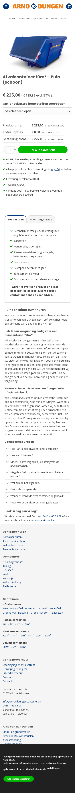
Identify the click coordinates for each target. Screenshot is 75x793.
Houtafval (55, 608)
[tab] (16, 219)
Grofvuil (42, 608)
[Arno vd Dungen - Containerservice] (37, 6)
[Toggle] (7, 449)
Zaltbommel (10, 586)
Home (12, 18)
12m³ (6, 635)
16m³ (22, 635)
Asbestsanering (12, 740)
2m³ (5, 624)
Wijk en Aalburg (12, 582)
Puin (63, 18)
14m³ (14, 635)
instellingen (53, 768)
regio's (55, 169)
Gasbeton (57, 612)
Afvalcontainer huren (15, 541)
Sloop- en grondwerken (16, 731)
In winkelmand (43, 150)
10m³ (26, 624)
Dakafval (23, 612)
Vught (6, 574)
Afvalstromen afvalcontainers (38, 18)
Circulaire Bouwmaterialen (18, 736)
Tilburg (7, 566)
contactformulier (45, 520)
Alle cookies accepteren (18, 778)
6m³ (19, 624)
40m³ (22, 647)
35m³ (14, 647)
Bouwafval (16, 608)
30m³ (6, 647)
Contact (7, 681)
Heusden (8, 570)
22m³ (48, 635)
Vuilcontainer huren (14, 545)
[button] (6, 6)
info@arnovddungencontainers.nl (22, 701)
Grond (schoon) (40, 612)
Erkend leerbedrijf (13, 673)
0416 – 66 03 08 (52, 516)
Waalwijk (8, 578)
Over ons (8, 677)
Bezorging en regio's (15, 669)
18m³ (31, 635)
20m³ (39, 635)
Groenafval (9, 612)
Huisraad (30, 608)
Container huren (12, 537)
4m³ (12, 624)
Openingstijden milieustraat (19, 665)
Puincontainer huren (14, 549)
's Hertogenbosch (13, 562)
